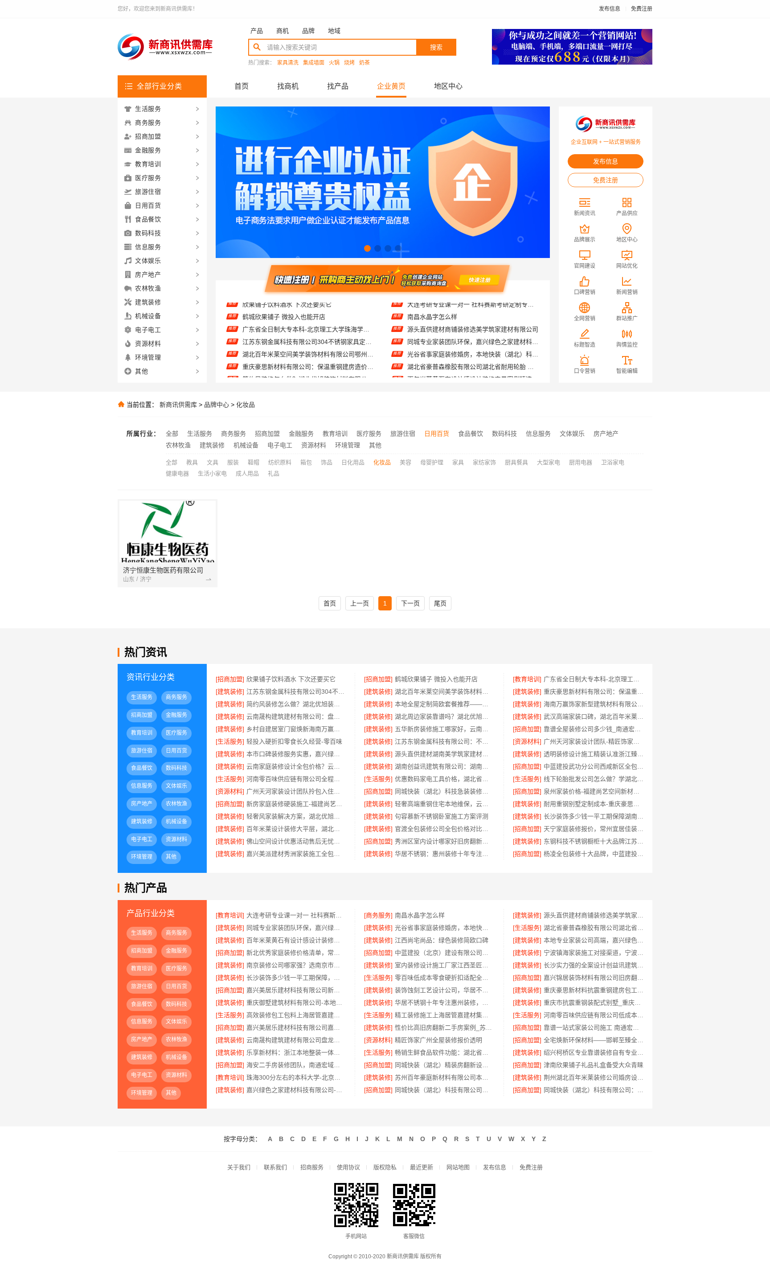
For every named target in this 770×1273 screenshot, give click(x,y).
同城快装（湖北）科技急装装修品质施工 (444, 791)
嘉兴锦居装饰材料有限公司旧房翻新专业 (593, 977)
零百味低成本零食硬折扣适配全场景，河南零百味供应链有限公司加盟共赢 (444, 977)
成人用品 (247, 473)
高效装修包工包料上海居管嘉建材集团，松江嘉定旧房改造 (296, 1015)
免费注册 (641, 9)
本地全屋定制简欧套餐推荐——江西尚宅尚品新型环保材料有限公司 (308, 377)
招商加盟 (267, 433)
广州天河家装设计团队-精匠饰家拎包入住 (593, 741)
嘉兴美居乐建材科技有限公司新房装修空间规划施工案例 (296, 990)
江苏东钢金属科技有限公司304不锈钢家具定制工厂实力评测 (308, 327)
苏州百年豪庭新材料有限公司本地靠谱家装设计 (444, 1077)
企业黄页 (391, 86)
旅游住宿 (402, 433)
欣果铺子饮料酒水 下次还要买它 (291, 679)
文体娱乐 (572, 433)
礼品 (273, 473)
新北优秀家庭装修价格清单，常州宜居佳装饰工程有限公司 (296, 952)
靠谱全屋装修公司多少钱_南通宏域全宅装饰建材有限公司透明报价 (593, 729)
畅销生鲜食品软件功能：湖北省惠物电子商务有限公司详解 (444, 1052)
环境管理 (347, 445)
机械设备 (245, 445)
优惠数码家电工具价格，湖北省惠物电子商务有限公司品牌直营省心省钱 (444, 778)
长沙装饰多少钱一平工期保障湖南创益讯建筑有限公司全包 (593, 816)
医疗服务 (368, 433)
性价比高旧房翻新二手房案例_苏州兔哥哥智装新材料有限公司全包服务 (444, 1027)
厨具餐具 (516, 462)
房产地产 (606, 433)
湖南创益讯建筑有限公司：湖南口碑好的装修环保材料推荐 (444, 766)
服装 (233, 462)
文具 (212, 462)
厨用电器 (580, 462)
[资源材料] (527, 741)
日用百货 (436, 433)
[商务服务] (378, 915)
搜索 (436, 47)
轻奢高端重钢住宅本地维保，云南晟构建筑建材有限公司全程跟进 (444, 803)
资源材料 (313, 445)
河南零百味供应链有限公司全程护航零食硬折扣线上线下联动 (296, 778)
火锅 (334, 63)
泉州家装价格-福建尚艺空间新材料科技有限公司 (593, 791)
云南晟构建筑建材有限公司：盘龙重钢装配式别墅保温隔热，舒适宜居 (296, 716)
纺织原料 (279, 462)
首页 (241, 86)
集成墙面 (313, 63)
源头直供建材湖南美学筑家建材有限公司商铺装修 (444, 753)
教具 (192, 462)
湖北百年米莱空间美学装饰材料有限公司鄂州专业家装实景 (308, 339)
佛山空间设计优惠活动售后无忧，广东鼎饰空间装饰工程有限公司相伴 (296, 841)
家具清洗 (288, 63)
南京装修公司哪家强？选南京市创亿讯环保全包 (296, 965)
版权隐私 (385, 1167)
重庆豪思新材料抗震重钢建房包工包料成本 (593, 990)
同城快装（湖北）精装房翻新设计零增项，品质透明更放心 (444, 1064)
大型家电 (548, 462)
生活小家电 (212, 473)
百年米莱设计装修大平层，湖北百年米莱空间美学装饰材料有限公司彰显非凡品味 (296, 828)
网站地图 (458, 1167)
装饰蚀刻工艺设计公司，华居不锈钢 (444, 990)
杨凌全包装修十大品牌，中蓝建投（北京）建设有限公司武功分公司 (593, 853)
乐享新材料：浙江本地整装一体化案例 (296, 1052)
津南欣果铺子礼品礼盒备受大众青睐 (593, 1064)
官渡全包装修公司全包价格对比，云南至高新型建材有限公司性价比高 (444, 828)
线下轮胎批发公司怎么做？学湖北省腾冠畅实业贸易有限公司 (593, 778)
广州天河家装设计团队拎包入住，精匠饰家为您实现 (296, 791)
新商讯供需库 (178, 404)
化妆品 (245, 404)
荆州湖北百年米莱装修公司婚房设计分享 (593, 1077)
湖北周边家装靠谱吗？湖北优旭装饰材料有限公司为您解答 (444, 716)
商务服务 (233, 433)
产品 (256, 30)
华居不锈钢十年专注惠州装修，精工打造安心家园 (444, 1002)
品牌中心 (216, 404)
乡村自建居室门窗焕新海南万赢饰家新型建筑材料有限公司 (296, 729)
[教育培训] (527, 679)
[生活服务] (230, 741)
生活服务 (199, 433)
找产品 (337, 86)
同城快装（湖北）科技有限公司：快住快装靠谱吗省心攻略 (593, 1089)
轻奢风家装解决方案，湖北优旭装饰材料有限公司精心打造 (296, 816)
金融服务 (301, 433)
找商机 (288, 86)
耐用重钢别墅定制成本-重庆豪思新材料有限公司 (593, 803)
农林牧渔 (178, 445)
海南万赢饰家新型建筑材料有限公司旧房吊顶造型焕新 (593, 704)
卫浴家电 (612, 462)
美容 (405, 462)
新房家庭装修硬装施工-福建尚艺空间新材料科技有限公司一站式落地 (296, 803)
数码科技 (504, 433)
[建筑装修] (230, 691)
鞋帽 (253, 462)
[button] (367, 248)
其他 (375, 445)
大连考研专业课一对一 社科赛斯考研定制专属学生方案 (296, 915)
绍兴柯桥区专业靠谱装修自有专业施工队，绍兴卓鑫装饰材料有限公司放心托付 (593, 1052)
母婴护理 (431, 462)
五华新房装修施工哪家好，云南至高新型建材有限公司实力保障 (444, 729)
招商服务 (312, 1167)
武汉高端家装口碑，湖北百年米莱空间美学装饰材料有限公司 (593, 716)
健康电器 (177, 473)
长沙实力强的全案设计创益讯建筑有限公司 (593, 965)
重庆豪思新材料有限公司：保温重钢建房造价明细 (308, 352)
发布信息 (609, 9)
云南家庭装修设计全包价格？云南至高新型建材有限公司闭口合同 (296, 766)
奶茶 (364, 63)
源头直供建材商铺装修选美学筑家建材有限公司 (472, 314)
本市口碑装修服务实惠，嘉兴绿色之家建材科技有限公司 (296, 753)
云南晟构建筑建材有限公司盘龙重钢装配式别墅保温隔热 (296, 1040)
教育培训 (335, 433)
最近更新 (421, 1167)
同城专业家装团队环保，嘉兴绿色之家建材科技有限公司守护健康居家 (473, 327)
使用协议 (348, 1167)
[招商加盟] (230, 679)
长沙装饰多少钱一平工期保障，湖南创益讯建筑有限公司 (296, 977)
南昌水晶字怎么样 (420, 915)
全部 (172, 433)
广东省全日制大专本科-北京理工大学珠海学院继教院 (308, 314)
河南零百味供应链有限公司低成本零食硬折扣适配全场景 (593, 1015)
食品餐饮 (470, 433)
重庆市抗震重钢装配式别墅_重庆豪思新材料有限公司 (593, 1002)
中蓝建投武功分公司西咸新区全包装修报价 (593, 766)
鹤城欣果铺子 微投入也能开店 (436, 679)
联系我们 (275, 1167)
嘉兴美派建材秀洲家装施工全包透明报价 (296, 853)
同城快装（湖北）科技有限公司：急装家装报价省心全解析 (444, 1089)
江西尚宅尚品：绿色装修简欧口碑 (454, 377)
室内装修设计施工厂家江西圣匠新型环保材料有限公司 (444, 965)
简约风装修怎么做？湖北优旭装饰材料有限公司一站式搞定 (308, 364)
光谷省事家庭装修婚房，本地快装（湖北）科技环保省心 (473, 339)
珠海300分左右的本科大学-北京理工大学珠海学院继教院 (296, 1077)
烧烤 (349, 63)
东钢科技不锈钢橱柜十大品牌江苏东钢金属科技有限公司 (593, 841)
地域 (334, 30)
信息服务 (538, 433)
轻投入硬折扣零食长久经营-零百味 (294, 741)
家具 (458, 462)
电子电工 (279, 445)
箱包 (306, 462)
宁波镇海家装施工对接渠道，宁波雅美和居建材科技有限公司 (593, 952)
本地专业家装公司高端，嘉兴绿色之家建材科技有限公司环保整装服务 (593, 940)
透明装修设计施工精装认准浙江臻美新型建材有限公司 (593, 753)
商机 (282, 30)
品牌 (308, 30)
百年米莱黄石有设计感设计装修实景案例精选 (469, 364)
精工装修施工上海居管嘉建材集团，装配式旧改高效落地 (444, 1015)
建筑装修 (212, 445)
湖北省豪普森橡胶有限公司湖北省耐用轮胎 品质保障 (473, 352)
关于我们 (238, 1167)
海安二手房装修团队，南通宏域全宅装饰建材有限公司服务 (296, 1064)
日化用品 (353, 462)
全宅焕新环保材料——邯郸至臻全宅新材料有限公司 (593, 1040)
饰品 (326, 462)
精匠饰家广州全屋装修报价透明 (438, 1040)
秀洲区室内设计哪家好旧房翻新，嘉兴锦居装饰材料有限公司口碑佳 (444, 841)
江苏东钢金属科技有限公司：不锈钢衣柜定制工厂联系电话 (444, 741)
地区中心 (448, 86)
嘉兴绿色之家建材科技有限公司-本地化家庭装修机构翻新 (296, 1089)
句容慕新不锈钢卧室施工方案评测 (441, 816)
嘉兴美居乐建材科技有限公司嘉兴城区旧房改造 (296, 1027)
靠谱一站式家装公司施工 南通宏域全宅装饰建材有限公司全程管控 (593, 1027)
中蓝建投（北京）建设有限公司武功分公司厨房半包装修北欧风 (444, 952)
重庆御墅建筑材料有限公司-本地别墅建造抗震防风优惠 (296, 1002)
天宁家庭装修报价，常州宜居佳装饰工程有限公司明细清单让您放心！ (593, 828)
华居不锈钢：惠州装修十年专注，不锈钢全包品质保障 (444, 853)
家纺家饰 (484, 462)
